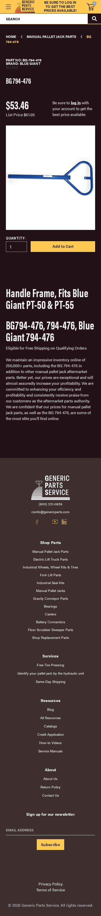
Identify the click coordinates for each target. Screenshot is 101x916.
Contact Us (50, 795)
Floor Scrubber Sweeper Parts (50, 629)
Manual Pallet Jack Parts (50, 551)
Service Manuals (50, 751)
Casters (50, 614)
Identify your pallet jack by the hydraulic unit (50, 673)
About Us (50, 778)
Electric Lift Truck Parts (50, 559)
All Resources (50, 717)
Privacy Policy (50, 884)
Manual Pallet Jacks (50, 590)
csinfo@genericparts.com (50, 511)
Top (86, 818)
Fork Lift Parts (50, 575)
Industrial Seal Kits (50, 582)
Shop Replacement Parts (50, 637)
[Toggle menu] (8, 6)
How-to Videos (50, 742)
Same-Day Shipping (50, 681)
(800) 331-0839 (50, 504)
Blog (50, 709)
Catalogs (50, 726)
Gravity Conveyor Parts (50, 598)
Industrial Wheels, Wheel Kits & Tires (50, 567)
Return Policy (50, 787)
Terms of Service (50, 890)
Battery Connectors (50, 622)
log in (76, 102)
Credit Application (50, 734)
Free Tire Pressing (50, 665)
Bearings (50, 606)
